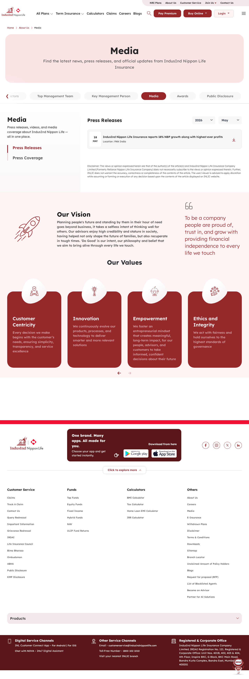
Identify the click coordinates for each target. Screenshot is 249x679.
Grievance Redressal (19, 530)
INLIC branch (130, 656)
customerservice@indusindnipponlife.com (133, 645)
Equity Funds (74, 504)
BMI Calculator (135, 497)
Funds (71, 490)
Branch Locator (196, 557)
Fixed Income (75, 510)
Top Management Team (55, 96)
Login (222, 13)
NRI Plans (155, 2)
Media (190, 510)
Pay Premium (167, 13)
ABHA (10, 563)
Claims (111, 13)
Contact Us (226, 2)
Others (192, 490)
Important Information (20, 524)
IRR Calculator (135, 517)
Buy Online (195, 13)
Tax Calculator (135, 504)
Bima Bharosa (15, 550)
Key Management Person (111, 96)
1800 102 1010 (131, 650)
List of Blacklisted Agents (202, 583)
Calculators (95, 13)
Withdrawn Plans (197, 524)
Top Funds (73, 497)
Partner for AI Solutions (201, 596)
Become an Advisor (198, 590)
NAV (69, 524)
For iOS (72, 645)
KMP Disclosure (16, 577)
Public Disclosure (220, 96)
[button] (119, 373)
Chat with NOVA (24, 650)
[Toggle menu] (51, 14)
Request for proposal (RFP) (202, 577)
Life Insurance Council (20, 543)
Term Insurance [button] (68, 13)
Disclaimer (193, 530)
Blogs (137, 13)
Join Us (210, 2)
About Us (170, 2)
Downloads (193, 543)
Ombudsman (14, 557)
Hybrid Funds (75, 517)
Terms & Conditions (198, 537)
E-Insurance (194, 517)
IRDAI (10, 537)
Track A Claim (15, 504)
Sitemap (192, 550)
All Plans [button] (42, 13)
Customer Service (190, 2)
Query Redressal (16, 517)
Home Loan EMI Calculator (142, 510)
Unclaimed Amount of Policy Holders (208, 563)
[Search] (149, 13)
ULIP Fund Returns (78, 530)
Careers (125, 13)
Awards (182, 96)
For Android (59, 645)
